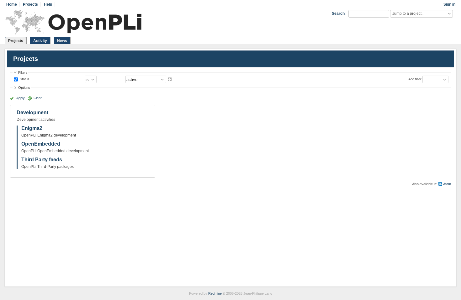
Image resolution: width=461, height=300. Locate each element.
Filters (23, 72)
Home (11, 4)
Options (24, 87)
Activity (40, 41)
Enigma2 (31, 128)
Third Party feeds (41, 159)
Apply (20, 98)
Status (24, 79)
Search (338, 13)
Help (48, 4)
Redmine (215, 293)
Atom (447, 184)
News (62, 41)
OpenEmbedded (40, 144)
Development (32, 112)
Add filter (414, 79)
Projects (30, 4)
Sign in (449, 4)
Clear (38, 98)
